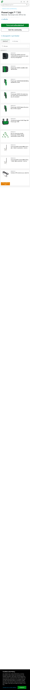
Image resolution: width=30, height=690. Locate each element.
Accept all (22, 687)
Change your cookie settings (9, 687)
